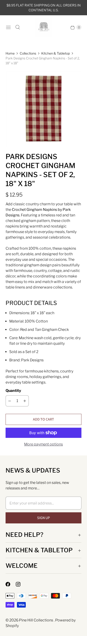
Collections (28, 53)
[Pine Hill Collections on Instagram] (21, 584)
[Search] (17, 27)
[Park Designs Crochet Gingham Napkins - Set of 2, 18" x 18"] (43, 109)
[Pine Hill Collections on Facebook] (11, 584)
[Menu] (8, 27)
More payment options (43, 444)
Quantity (13, 390)
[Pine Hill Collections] (43, 27)
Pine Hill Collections (36, 620)
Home (10, 53)
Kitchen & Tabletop (55, 53)
